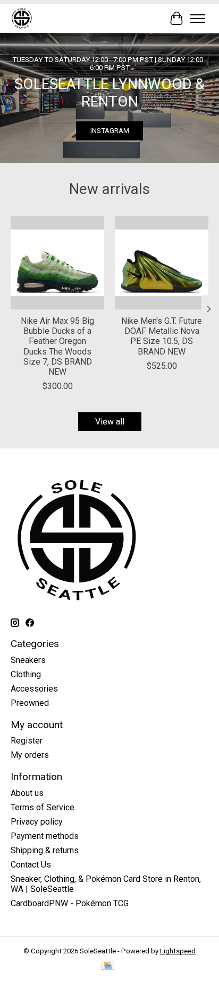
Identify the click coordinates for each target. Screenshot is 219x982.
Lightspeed (178, 951)
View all (109, 422)
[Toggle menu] (197, 18)
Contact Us (31, 865)
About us (27, 793)
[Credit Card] (107, 966)
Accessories (34, 689)
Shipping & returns (45, 850)
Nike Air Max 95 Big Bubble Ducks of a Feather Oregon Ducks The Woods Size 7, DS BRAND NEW (57, 346)
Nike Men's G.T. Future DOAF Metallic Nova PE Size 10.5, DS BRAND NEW (161, 336)
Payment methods (45, 836)
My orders (30, 755)
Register (27, 741)
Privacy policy (37, 822)
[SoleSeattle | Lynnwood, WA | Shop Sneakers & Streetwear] (21, 18)
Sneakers (28, 660)
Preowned (30, 703)
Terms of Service (42, 807)
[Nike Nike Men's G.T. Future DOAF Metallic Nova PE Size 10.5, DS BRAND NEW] (161, 262)
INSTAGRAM (109, 131)
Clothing (26, 674)
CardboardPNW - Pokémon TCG (70, 903)
